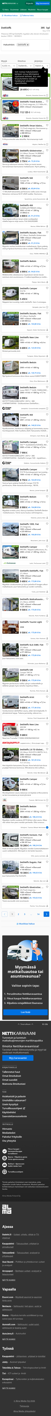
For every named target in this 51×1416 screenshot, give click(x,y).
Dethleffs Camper (25, 297)
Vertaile (5, 89)
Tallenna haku (28, 15)
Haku (6, 9)
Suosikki (47, 101)
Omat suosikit (9, 1079)
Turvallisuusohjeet (12, 1108)
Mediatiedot (8, 1132)
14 (38, 914)
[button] (9, 64)
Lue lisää (25, 1012)
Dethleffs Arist (25, 707)
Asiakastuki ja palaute (14, 1096)
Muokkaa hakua (11, 15)
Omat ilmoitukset (11, 1075)
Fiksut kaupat (42, 9)
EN (46, 1024)
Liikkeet (23, 9)
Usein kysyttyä (10, 1104)
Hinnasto (7, 1128)
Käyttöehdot (9, 1112)
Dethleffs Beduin (25, 271)
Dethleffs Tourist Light (25, 630)
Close (45, 71)
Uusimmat (14, 9)
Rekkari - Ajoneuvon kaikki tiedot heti (16, 1165)
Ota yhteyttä (9, 1140)
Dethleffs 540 (25, 680)
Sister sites (18, 3)
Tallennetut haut (11, 1071)
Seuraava (46, 914)
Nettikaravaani (9, 3)
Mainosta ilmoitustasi (13, 1083)
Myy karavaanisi (42, 3)
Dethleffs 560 (25, 188)
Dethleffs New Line (25, 346)
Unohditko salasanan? (14, 1100)
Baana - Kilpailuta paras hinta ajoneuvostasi (17, 1158)
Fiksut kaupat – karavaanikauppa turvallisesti (15, 1151)
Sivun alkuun (25, 1024)
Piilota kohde (4, 126)
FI (43, 1024)
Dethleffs (25, 109)
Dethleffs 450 (25, 216)
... (31, 914)
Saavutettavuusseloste (14, 1116)
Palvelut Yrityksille (12, 1136)
